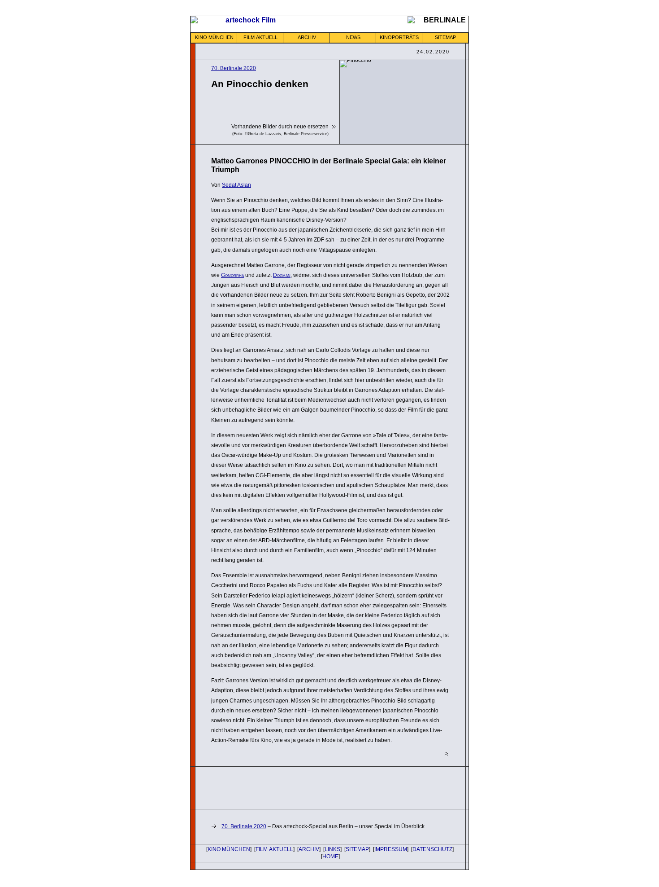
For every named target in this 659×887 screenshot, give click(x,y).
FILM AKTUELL (260, 37)
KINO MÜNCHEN (214, 37)
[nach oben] (446, 754)
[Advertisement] (316, 786)
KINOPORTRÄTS (399, 37)
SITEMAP (445, 37)
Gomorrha (232, 275)
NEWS (353, 37)
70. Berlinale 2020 (233, 68)
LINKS (332, 849)
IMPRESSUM (390, 849)
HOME (330, 856)
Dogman (281, 275)
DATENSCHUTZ (432, 849)
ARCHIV (307, 37)
